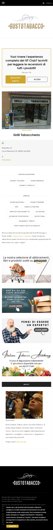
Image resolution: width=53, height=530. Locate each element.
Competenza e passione (22, 236)
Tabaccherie (26, 130)
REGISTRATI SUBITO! (16, 79)
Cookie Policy (17, 501)
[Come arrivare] (26, 143)
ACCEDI (37, 79)
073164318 (6, 160)
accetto (12, 526)
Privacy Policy (7, 501)
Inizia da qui (21, 442)
